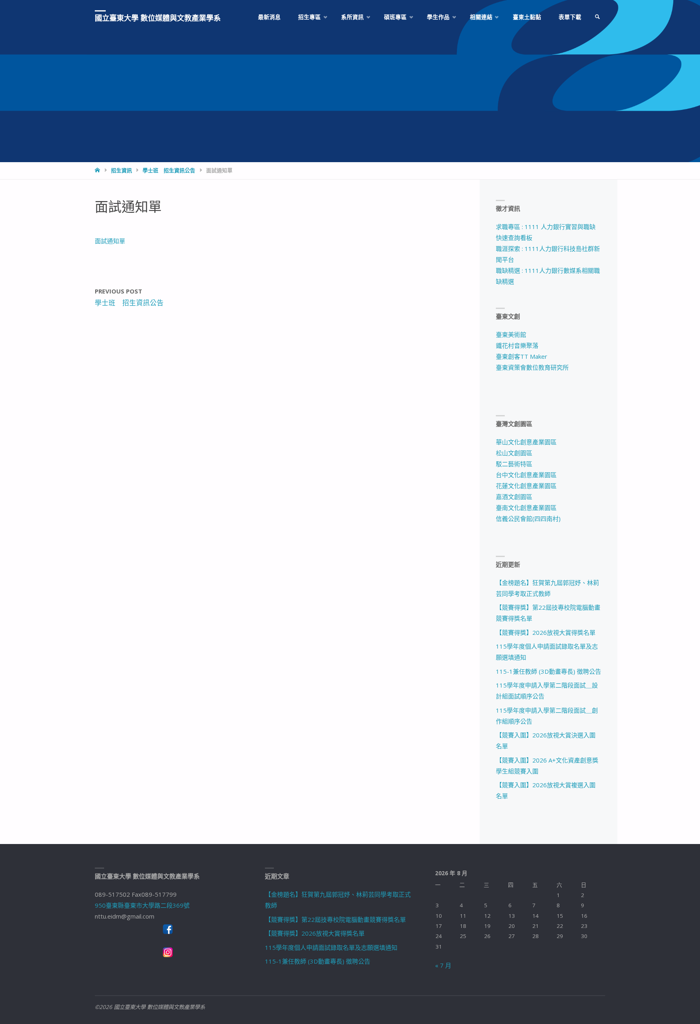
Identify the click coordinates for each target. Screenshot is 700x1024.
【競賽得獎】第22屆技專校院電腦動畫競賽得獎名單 (335, 919)
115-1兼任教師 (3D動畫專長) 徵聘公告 (548, 671)
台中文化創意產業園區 (526, 475)
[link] (597, 17)
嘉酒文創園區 (514, 497)
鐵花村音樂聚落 (517, 345)
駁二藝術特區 (514, 464)
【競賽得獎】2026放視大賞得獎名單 (545, 632)
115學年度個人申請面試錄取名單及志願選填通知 (331, 947)
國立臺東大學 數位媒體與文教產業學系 (158, 18)
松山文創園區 (514, 453)
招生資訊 (121, 170)
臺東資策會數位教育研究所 (532, 367)
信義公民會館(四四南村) (528, 518)
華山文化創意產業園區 (526, 442)
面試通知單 (110, 241)
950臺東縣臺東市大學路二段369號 (142, 905)
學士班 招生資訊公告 (169, 170)
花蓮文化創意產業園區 (526, 486)
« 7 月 (443, 965)
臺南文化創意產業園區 (526, 507)
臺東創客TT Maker (521, 356)
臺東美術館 (511, 334)
